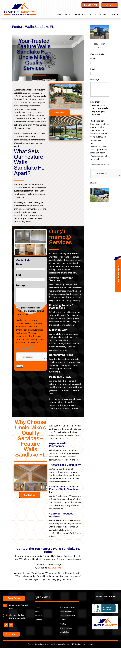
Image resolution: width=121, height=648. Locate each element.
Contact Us (59, 112)
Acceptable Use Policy (25, 348)
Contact (113, 14)
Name (19, 264)
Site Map (90, 644)
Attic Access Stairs (67, 607)
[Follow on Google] (6, 625)
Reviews (91, 14)
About (68, 14)
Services (78, 14)
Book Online (14, 598)
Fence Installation (67, 611)
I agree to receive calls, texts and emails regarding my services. (31, 310)
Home (60, 14)
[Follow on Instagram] (11, 625)
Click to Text (110, 5)
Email (18, 274)
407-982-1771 (90, 5)
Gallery (102, 14)
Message (20, 285)
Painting (63, 624)
